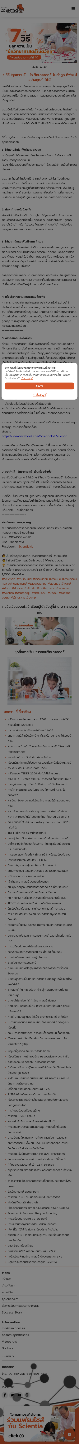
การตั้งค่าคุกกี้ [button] (39, 395)
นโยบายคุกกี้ (27, 378)
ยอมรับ (39, 386)
